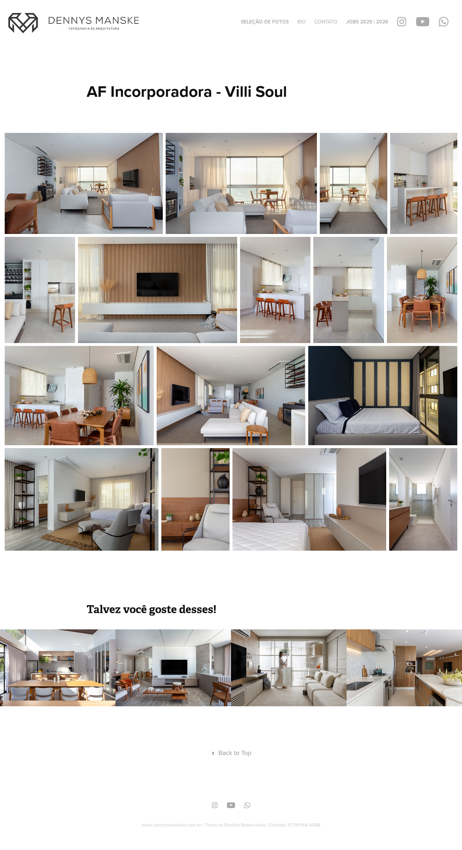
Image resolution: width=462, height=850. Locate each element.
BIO (301, 21)
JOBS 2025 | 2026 (367, 21)
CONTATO (325, 21)
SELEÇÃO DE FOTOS (265, 21)
